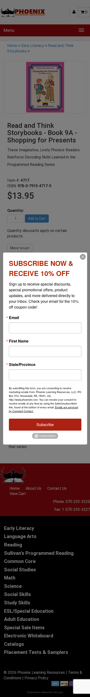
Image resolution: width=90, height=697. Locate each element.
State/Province (22, 364)
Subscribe (45, 424)
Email (14, 318)
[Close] (83, 257)
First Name (19, 341)
